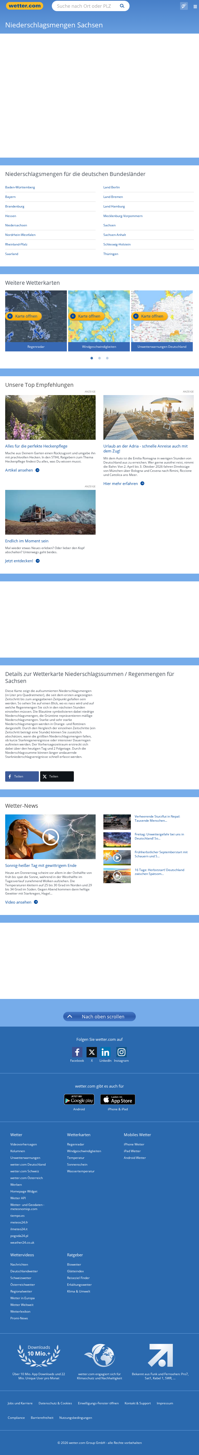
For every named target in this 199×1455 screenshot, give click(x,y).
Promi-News (19, 1318)
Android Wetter (135, 1158)
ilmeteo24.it (18, 1229)
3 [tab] (107, 358)
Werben (16, 1184)
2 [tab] (99, 358)
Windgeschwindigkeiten (84, 1151)
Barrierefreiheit (42, 1417)
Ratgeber (75, 1254)
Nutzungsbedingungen (75, 1417)
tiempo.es (17, 1215)
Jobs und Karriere (20, 1403)
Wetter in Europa (22, 1298)
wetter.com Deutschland (28, 1164)
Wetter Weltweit (21, 1305)
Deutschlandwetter (24, 1271)
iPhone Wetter (134, 1144)
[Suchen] (120, 6)
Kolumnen (17, 1151)
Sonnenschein (77, 1164)
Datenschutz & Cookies (55, 1403)
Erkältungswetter (79, 1284)
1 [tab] (91, 358)
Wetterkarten (78, 1134)
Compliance (16, 1417)
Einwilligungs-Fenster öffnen (98, 1403)
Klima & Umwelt (78, 1291)
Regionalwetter (21, 1291)
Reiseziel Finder (78, 1278)
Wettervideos (22, 1254)
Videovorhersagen (23, 1144)
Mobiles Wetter (137, 1134)
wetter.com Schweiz (24, 1171)
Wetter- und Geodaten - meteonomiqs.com (27, 1207)
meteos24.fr (19, 1222)
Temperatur (75, 1158)
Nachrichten (19, 1264)
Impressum (165, 1403)
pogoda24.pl (19, 1236)
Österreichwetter (22, 1284)
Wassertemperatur (81, 1171)
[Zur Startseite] (26, 5)
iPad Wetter (132, 1151)
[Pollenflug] (184, 6)
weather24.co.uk (22, 1242)
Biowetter (74, 1264)
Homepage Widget (23, 1191)
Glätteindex (75, 1271)
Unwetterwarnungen (25, 1158)
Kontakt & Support (138, 1403)
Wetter (16, 1134)
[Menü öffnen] (193, 6)
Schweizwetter (20, 1278)
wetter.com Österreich (26, 1178)
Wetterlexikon (20, 1311)
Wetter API (18, 1198)
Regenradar (75, 1144)
